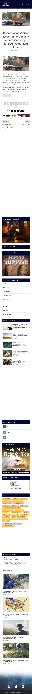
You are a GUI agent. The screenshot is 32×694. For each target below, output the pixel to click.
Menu (27, 4)
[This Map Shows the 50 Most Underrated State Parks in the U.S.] (16, 604)
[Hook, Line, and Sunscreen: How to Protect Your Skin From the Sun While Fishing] (7, 336)
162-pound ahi (24, 514)
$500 (3, 501)
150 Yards (15, 514)
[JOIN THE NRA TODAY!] (16, 460)
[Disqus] (16, 154)
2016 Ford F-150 (21, 516)
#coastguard (6, 498)
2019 (8, 521)
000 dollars (18, 501)
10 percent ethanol (8, 510)
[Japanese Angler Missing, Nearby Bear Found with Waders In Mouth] (7, 362)
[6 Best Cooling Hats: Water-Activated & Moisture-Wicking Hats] (16, 627)
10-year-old (6, 512)
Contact (24, 692)
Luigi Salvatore (7, 299)
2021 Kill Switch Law (8, 525)
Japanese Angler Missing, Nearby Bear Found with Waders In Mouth (19, 361)
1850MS (13, 516)
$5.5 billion (15, 498)
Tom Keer (5, 310)
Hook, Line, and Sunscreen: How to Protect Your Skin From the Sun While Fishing (20, 336)
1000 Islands (6, 516)
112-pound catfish (16, 512)
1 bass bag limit (7, 503)
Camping (12, 50)
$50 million (24, 498)
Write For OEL (6, 314)
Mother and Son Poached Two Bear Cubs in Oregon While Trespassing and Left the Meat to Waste (20, 326)
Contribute (18, 692)
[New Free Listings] (16, 485)
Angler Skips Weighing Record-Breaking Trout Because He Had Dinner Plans (21, 353)
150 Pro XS (26, 512)
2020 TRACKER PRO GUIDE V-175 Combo (12, 523)
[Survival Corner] (16, 265)
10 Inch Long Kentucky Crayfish (11, 507)
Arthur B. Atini (6, 287)
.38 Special (10, 501)
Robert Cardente (7, 303)
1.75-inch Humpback (19, 503)
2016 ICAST (5, 519)
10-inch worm (19, 510)
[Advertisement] (16, 393)
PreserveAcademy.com (12, 559)
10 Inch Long (24, 505)
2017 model (24, 519)
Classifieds (12, 692)
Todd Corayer (6, 306)
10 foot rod (15, 505)
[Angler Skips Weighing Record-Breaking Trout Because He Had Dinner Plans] (7, 353)
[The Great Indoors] (16, 232)
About (6, 692)
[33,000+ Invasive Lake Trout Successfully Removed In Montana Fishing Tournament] (7, 345)
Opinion (5, 283)
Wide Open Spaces (17, 91)
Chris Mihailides (7, 291)
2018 (3, 521)
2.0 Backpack (6, 505)
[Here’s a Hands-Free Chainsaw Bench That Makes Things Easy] (16, 581)
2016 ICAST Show (14, 519)
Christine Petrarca (7, 295)
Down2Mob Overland (13, 56)
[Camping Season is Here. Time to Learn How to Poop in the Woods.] (16, 650)
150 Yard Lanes (6, 514)
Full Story (7, 95)
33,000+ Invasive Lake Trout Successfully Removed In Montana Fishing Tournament (20, 344)
